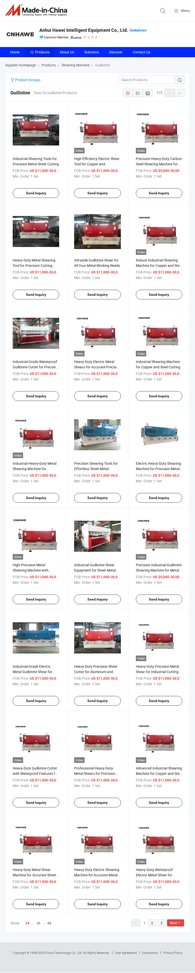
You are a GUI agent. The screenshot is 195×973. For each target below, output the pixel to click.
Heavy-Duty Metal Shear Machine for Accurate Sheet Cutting (34, 875)
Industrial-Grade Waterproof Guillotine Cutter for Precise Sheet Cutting (35, 367)
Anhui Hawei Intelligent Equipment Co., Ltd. (83, 30)
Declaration (150, 953)
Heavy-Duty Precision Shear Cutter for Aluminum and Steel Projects (96, 671)
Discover (116, 52)
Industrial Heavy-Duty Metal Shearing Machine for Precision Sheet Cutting (34, 468)
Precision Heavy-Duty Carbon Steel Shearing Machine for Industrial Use (159, 164)
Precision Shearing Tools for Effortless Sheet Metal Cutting (96, 468)
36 (38, 923)
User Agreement (126, 953)
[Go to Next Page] (179, 93)
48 (49, 923)
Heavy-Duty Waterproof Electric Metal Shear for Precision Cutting (154, 875)
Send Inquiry (36, 193)
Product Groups (27, 79)
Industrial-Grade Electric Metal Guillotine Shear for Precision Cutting (32, 671)
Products (42, 52)
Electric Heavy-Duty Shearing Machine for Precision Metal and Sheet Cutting (158, 468)
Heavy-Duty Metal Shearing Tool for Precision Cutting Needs (34, 265)
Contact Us (141, 52)
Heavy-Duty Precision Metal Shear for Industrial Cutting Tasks (157, 671)
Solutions (91, 52)
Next (173, 922)
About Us (67, 52)
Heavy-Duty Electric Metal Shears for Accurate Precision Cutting (97, 367)
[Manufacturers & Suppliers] (37, 10)
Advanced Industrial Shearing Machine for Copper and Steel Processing (159, 773)
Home (15, 52)
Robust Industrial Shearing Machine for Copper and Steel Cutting (159, 265)
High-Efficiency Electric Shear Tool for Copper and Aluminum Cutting (97, 164)
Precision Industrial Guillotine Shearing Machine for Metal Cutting (159, 570)
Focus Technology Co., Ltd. (64, 953)
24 (27, 923)
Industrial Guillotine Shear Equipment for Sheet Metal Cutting (95, 570)
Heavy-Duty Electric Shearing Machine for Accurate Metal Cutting (96, 875)
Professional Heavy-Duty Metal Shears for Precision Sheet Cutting (94, 773)
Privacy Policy (173, 953)
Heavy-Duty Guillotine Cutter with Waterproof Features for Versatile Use (35, 773)
